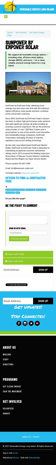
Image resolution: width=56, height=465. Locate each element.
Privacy (36, 437)
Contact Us (26, 437)
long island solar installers (15, 190)
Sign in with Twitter (16, 254)
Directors (8, 364)
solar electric (41, 190)
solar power (10, 192)
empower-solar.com (31, 173)
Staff (6, 359)
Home (10, 32)
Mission (7, 355)
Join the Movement (12, 391)
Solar (9, 35)
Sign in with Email (15, 261)
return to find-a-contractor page (25, 179)
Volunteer (8, 409)
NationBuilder (34, 458)
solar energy (30, 190)
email (15, 453)
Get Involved (21, 32)
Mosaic (16, 458)
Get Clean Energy (36, 32)
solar (17, 192)
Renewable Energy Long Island (37, 9)
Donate (6, 414)
